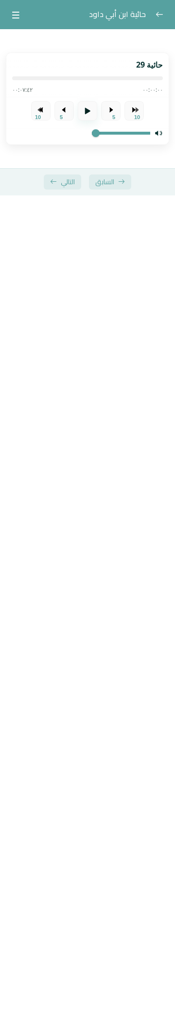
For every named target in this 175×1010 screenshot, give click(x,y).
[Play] (87, 111)
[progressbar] (87, 78)
